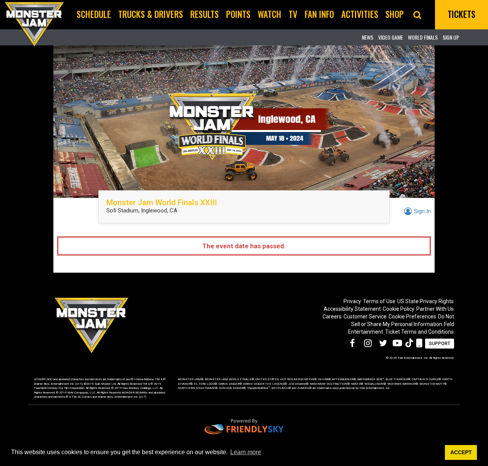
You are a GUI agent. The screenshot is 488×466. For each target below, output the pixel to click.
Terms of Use (379, 301)
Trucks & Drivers (150, 14)
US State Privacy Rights (425, 301)
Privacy (352, 301)
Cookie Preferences (412, 316)
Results (204, 14)
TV (293, 14)
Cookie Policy (398, 309)
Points (238, 14)
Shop (394, 14)
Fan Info (319, 14)
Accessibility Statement (352, 309)
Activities (359, 14)
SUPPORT (439, 343)
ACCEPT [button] (461, 452)
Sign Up (451, 37)
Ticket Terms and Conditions (419, 332)
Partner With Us (435, 309)
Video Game (390, 37)
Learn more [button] (245, 452)
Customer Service (365, 316)
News (367, 37)
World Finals (423, 37)
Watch (269, 14)
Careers (332, 316)
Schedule (94, 14)
